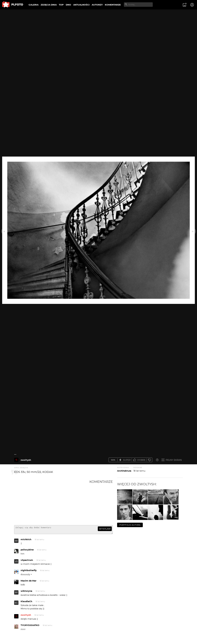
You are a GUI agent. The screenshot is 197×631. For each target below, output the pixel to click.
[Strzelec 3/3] (155, 496)
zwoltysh (26, 460)
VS (16, 561)
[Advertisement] (51, 501)
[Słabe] (149, 460)
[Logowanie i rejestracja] (192, 5)
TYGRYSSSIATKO (30, 625)
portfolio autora (129, 525)
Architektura (124, 470)
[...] (16, 460)
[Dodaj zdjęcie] (184, 5)
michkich (26, 539)
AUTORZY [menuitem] (97, 4)
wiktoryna (26, 591)
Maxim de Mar (28, 580)
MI (16, 540)
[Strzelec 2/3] (140, 496)
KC (16, 602)
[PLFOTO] (12, 4)
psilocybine (27, 549)
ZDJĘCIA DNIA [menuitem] (49, 4)
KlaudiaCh (26, 601)
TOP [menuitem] (61, 4)
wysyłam (104, 528)
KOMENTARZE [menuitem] (113, 4)
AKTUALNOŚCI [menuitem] (81, 4)
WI (16, 592)
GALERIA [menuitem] (34, 4)
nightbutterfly (29, 570)
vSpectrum (27, 560)
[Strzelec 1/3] (124, 496)
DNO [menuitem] (68, 4)
